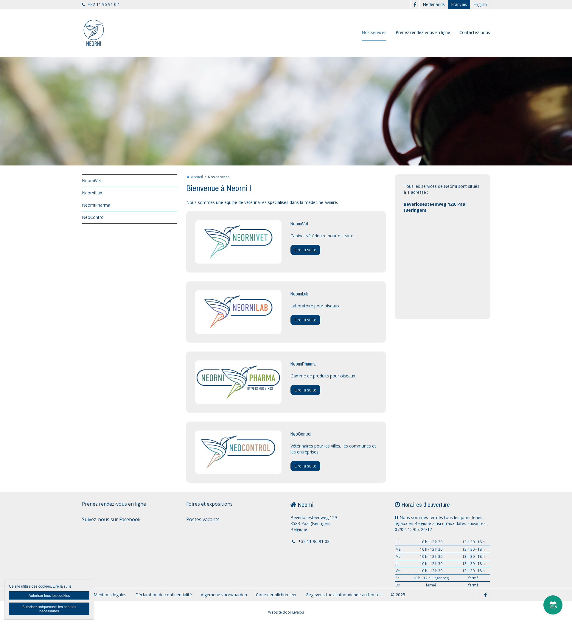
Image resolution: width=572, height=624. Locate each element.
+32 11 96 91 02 (103, 4)
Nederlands (434, 4)
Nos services (374, 32)
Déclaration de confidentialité (163, 594)
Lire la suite (305, 250)
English (480, 4)
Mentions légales (110, 594)
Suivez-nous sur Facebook (111, 519)
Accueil (197, 176)
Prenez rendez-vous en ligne (423, 32)
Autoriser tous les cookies (49, 595)
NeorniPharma (96, 205)
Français (459, 4)
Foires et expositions (209, 504)
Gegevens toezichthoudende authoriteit (344, 594)
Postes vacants (203, 519)
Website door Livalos (286, 612)
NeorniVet (91, 180)
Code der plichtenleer (276, 594)
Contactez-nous (474, 32)
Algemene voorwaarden (224, 594)
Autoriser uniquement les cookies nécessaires (49, 608)
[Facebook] (414, 4)
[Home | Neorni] (102, 32)
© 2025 (398, 594)
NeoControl (93, 217)
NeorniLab (92, 193)
